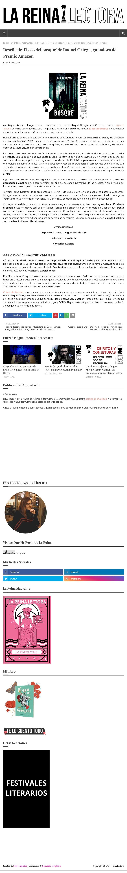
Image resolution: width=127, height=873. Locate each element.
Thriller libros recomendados (22, 43)
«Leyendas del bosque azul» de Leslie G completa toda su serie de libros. (21, 369)
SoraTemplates (20, 866)
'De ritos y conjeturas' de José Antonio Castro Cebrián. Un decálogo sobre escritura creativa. (104, 369)
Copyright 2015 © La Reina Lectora (108, 866)
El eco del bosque (98, 128)
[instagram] (94, 578)
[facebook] (33, 572)
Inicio (5, 43)
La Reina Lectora (11, 62)
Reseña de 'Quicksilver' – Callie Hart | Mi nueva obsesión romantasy (63, 368)
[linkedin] (94, 572)
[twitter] (33, 578)
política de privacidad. (96, 398)
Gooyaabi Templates (51, 866)
